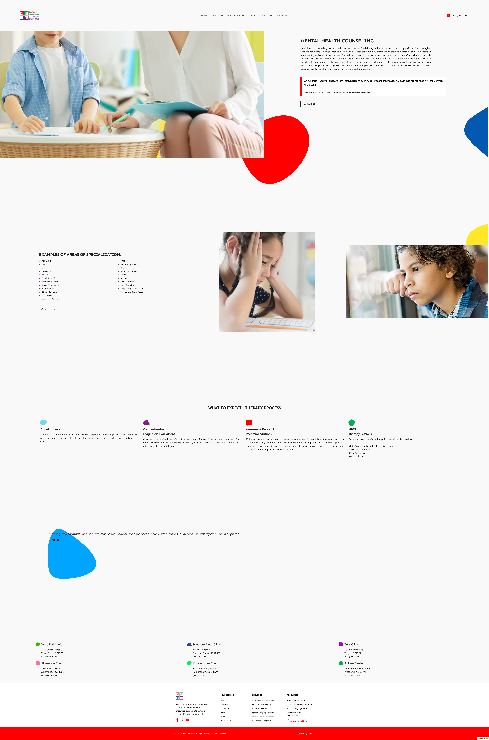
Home (204, 15)
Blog (223, 717)
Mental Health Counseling (263, 717)
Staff (250, 15)
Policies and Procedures (262, 721)
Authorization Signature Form (299, 704)
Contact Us (282, 15)
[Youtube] (187, 720)
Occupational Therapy (261, 704)
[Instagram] (182, 720)
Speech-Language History (298, 708)
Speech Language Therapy (263, 713)
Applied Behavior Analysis (263, 700)
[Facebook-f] (177, 720)
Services (215, 15)
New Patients (234, 15)
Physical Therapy (259, 708)
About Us (264, 15)
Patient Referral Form (296, 700)
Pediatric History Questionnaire (294, 714)
